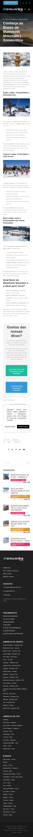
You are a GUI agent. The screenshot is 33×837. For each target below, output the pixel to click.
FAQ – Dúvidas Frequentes (10, 570)
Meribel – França (8, 794)
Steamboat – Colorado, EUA (11, 696)
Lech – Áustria (7, 785)
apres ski (8, 19)
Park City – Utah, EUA (9, 693)
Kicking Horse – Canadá (10, 671)
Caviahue (5, 719)
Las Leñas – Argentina (9, 740)
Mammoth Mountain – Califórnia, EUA (13, 680)
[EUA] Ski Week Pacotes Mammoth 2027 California (20, 491)
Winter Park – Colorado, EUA (11, 708)
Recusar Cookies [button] (10, 426)
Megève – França (8, 797)
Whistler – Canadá (8, 705)
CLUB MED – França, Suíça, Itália (12, 777)
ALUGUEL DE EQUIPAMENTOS (12, 628)
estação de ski (14, 19)
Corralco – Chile (7, 731)
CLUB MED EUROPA (9, 630)
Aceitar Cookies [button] (23, 426)
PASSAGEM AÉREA (8, 622)
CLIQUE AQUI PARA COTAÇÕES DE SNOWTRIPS (16, 388)
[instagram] (29, 2)
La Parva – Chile (7, 737)
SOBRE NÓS (6, 568)
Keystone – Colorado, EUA (10, 668)
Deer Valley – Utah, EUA (10, 656)
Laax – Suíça (6, 782)
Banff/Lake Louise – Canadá (11, 648)
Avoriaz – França (8, 765)
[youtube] (26, 2)
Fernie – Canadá (7, 659)
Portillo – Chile (7, 746)
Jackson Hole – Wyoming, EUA (11, 665)
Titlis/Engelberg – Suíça (9, 806)
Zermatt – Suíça (7, 814)
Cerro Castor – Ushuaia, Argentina (12, 725)
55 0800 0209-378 (9, 591)
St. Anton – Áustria (8, 800)
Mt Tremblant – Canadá (9, 683)
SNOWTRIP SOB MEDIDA (10, 616)
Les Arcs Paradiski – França (11, 788)
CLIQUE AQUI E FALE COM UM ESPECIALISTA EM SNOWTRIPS (16, 371)
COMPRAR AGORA (10, 2)
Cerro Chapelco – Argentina (11, 728)
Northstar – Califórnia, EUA (10, 686)
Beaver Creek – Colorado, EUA (11, 651)
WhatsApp (7, 595)
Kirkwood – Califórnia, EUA (10, 677)
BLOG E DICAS (7, 573)
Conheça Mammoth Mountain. (17, 404)
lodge (20, 19)
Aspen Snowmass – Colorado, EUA (13, 645)
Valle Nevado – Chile (9, 748)
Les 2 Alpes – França (9, 791)
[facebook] (20, 2)
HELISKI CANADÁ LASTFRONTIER (13, 633)
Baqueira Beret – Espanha (10, 768)
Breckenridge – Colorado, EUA (11, 654)
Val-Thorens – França (9, 812)
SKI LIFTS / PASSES (9, 619)
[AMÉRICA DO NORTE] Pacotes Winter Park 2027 (20, 524)
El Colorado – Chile (8, 734)
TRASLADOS (6, 625)
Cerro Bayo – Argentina (9, 722)
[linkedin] (23, 2)
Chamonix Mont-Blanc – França (12, 774)
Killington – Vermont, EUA (10, 674)
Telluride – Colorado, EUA (10, 699)
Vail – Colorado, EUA (9, 702)
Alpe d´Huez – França (9, 759)
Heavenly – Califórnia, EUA (10, 662)
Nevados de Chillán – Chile (10, 743)
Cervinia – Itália (7, 771)
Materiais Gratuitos (8, 576)
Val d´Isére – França (8, 809)
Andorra (5, 762)
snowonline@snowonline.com (13, 587)
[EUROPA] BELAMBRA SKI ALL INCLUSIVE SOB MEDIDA (20, 508)
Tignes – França (7, 803)
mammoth (25, 19)
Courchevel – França (9, 779)
